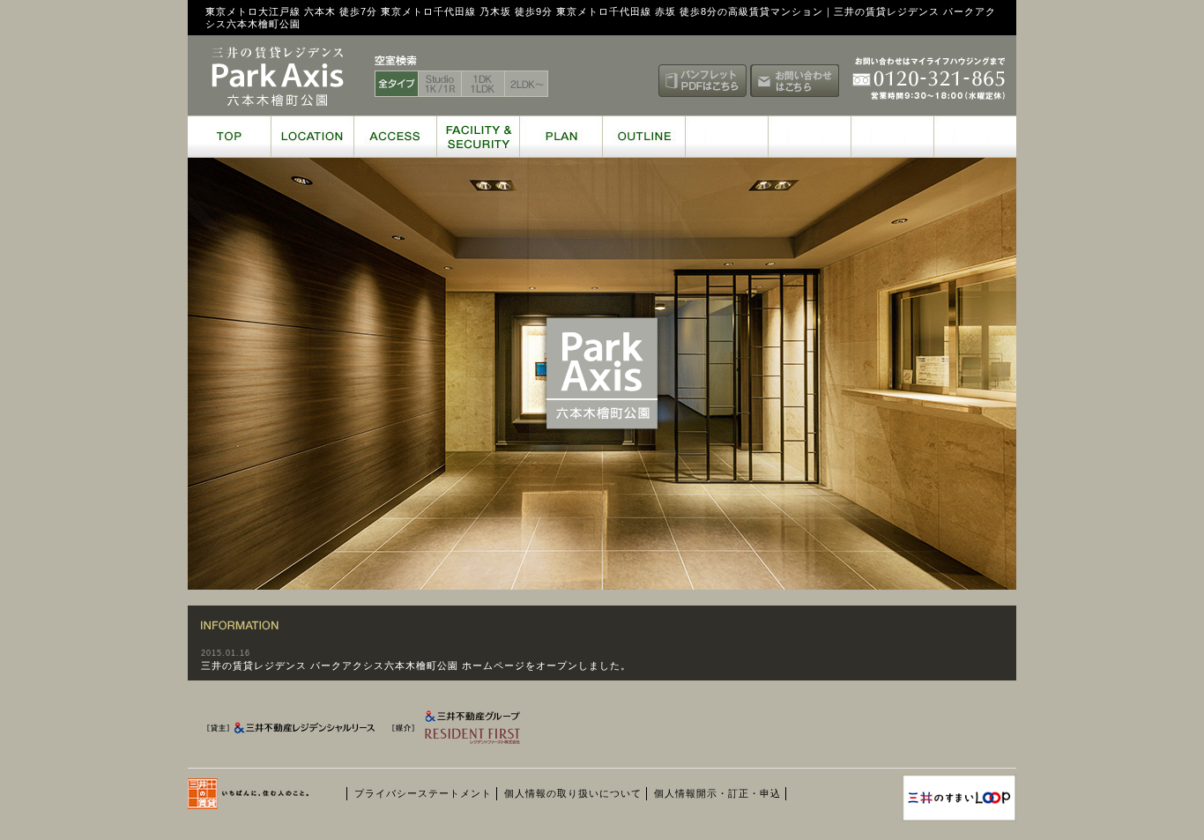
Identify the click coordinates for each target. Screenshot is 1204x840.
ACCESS (394, 136)
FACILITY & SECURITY (477, 136)
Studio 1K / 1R (440, 84)
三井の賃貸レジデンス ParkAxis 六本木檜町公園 (278, 77)
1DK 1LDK (483, 84)
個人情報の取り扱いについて (573, 793)
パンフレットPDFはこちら (702, 80)
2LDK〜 (526, 84)
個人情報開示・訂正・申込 (717, 793)
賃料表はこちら (611, 80)
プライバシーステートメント (423, 793)
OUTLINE (643, 136)
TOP (229, 136)
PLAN (560, 136)
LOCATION (312, 136)
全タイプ (397, 84)
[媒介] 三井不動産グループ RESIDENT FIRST (480, 731)
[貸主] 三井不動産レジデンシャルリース (293, 731)
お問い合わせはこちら (794, 80)
